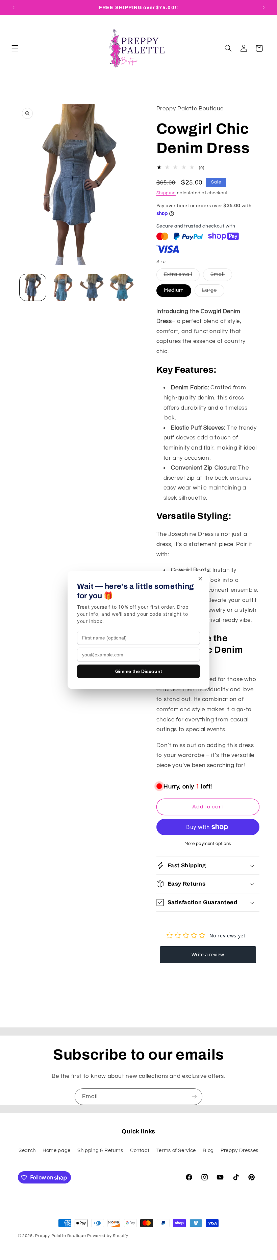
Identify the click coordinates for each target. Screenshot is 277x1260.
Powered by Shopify (107, 1236)
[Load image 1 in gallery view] (33, 287)
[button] (15, 48)
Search (27, 1150)
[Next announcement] (263, 7)
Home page (57, 1150)
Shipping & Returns (100, 1150)
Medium (174, 290)
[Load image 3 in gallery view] (92, 287)
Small (221, 276)
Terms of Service (176, 1150)
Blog (208, 1150)
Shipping (166, 193)
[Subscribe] (194, 1096)
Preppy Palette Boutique (60, 1236)
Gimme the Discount (138, 671)
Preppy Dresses (239, 1150)
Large (213, 292)
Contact (139, 1150)
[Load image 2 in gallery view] (63, 287)
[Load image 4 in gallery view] (122, 287)
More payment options (207, 844)
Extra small (182, 276)
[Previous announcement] (13, 7)
